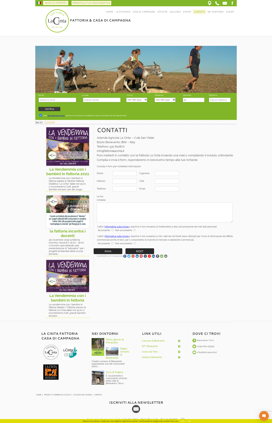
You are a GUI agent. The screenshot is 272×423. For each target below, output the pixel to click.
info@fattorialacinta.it (207, 352)
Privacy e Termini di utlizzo (57, 395)
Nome (41, 95)
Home (109, 11)
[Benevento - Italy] (210, 3)
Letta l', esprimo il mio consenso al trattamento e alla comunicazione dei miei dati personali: (85, 115)
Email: (142, 188)
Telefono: (101, 188)
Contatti (199, 11)
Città (141, 181)
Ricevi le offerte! (55, 3)
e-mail (85, 95)
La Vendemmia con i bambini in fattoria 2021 (67, 171)
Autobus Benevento (152, 357)
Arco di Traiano (114, 372)
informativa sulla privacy (56, 115)
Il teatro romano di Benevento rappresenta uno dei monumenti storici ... (108, 364)
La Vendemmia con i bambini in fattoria (67, 297)
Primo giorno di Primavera (115, 341)
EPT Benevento (150, 346)
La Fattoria (123, 11)
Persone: (187, 95)
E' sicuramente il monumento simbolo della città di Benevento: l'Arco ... (116, 380)
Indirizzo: (101, 181)
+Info (182, 421)
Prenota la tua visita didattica (91, 3)
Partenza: (159, 95)
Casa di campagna (144, 11)
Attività (162, 11)
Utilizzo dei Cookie (82, 395)
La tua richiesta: (101, 198)
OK (189, 421)
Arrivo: (130, 95)
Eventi (187, 11)
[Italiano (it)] (39, 3)
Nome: (100, 173)
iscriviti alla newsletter (136, 402)
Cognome (144, 173)
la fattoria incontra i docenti (68, 233)
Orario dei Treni (150, 351)
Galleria (175, 11)
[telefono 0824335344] (217, 3)
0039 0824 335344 (205, 346)
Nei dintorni (215, 11)
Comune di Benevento (153, 340)
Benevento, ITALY (205, 340)
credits (98, 395)
